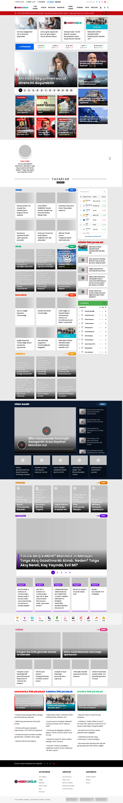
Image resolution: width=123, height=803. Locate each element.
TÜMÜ (60, 182)
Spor (87, 7)
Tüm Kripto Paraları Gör (93, 236)
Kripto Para (66, 756)
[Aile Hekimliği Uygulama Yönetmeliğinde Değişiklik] (45, 332)
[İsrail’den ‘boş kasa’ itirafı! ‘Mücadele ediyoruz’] (66, 198)
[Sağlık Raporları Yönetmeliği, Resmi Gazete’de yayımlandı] (24, 332)
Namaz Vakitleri (67, 759)
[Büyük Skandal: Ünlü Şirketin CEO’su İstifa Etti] (82, 420)
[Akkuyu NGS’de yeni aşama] (24, 115)
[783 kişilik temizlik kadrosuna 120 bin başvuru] (80, 641)
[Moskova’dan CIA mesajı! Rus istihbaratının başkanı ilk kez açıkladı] (24, 198)
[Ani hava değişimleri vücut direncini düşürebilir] (26, 23)
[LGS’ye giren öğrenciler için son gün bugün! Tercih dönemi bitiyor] (50, 23)
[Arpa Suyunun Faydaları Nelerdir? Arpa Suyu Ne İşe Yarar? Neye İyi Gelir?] (82, 265)
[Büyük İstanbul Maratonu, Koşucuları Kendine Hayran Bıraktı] (82, 410)
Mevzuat (94, 7)
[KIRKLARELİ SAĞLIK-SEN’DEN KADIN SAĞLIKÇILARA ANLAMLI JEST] (97, 23)
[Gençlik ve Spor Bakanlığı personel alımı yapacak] (61, 641)
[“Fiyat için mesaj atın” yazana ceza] (45, 115)
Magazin (51, 7)
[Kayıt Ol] (101, 7)
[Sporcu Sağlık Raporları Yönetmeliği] (24, 303)
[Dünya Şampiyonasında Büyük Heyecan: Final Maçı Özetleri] (82, 450)
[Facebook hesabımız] (96, 2)
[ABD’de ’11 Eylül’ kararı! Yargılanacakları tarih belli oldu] (66, 225)
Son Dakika (35, 8)
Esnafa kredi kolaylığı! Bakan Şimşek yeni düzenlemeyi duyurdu (38, 13)
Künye (88, 759)
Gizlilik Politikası (91, 753)
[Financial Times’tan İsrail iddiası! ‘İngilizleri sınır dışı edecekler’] (45, 225)
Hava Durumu (67, 753)
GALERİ (20, 2)
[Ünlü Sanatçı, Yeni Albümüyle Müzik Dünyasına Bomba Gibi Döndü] (82, 438)
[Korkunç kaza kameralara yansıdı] (98, 460)
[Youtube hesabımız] (105, 2)
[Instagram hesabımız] (102, 2)
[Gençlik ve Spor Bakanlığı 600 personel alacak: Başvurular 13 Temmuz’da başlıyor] (23, 641)
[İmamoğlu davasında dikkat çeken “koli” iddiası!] (45, 137)
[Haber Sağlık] (21, 8)
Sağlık (43, 7)
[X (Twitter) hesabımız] (99, 2)
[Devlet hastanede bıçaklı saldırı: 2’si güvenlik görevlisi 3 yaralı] (99, 641)
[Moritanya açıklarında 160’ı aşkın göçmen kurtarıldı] (24, 225)
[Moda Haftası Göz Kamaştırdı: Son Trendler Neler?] (82, 428)
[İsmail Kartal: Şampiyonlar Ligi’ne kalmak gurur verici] (66, 115)
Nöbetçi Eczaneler (68, 762)
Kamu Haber (70, 8)
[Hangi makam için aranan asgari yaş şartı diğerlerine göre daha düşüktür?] (82, 301)
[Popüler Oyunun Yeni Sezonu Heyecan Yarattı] (41, 460)
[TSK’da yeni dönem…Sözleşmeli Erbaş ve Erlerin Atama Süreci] (42, 641)
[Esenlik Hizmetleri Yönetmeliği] (45, 303)
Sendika (80, 7)
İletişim (88, 756)
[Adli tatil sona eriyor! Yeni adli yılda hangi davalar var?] (24, 137)
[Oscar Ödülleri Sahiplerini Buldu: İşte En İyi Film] (60, 460)
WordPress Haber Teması (40, 776)
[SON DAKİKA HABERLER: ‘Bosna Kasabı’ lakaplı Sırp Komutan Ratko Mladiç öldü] (45, 198)
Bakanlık (60, 7)
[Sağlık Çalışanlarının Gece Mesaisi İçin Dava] (82, 276)
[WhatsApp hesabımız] (108, 2)
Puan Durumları (67, 765)
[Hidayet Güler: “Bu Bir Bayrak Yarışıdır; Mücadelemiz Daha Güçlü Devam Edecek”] (73, 23)
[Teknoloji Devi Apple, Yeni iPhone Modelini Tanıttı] (79, 460)
